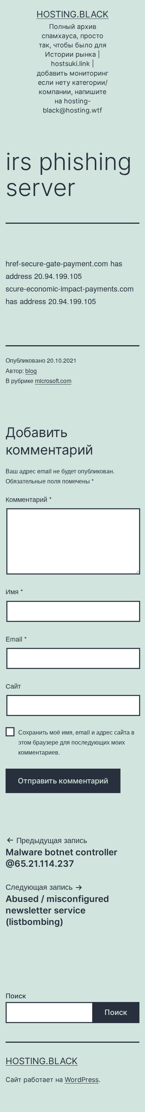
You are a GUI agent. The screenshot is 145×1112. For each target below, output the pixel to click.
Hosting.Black (72, 14)
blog (31, 370)
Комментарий (29, 499)
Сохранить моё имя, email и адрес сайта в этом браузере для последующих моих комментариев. (76, 742)
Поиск (16, 996)
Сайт (13, 685)
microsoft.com (53, 380)
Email (16, 638)
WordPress (82, 1079)
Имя (14, 591)
